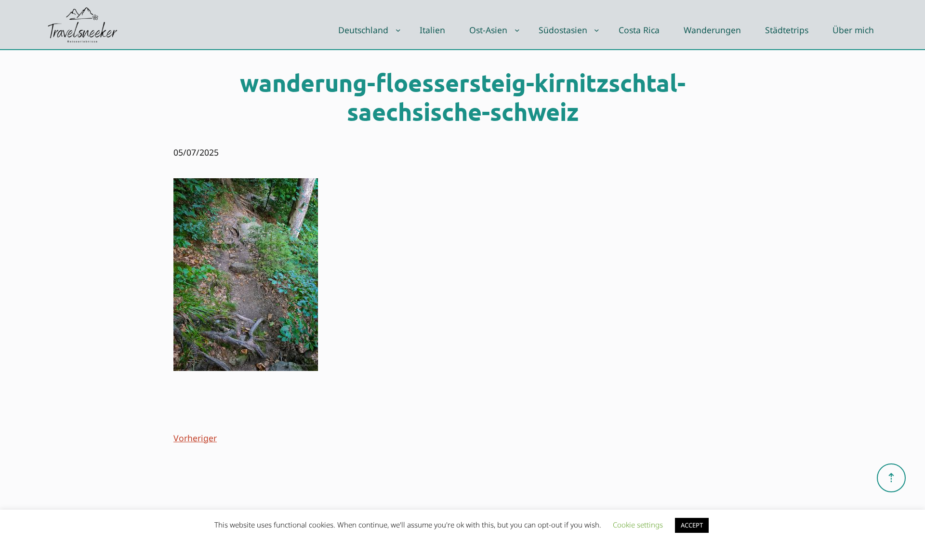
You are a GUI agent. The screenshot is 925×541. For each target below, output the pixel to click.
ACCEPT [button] (692, 525)
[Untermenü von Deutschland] (398, 30)
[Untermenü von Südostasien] (596, 30)
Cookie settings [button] (638, 524)
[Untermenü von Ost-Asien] (517, 30)
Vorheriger (195, 438)
